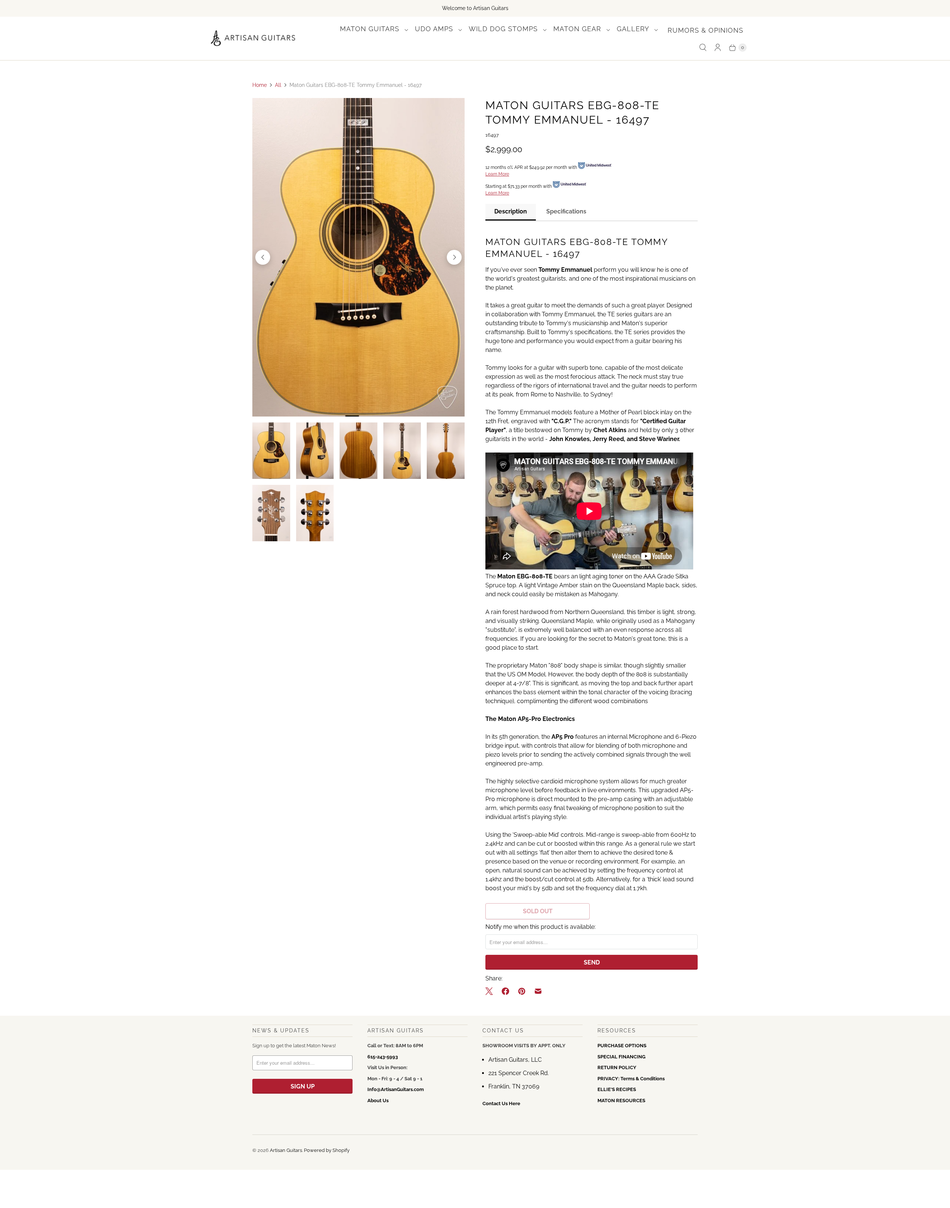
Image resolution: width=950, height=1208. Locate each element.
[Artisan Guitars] (253, 38)
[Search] (702, 47)
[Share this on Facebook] (505, 991)
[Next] (454, 257)
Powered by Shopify (327, 1150)
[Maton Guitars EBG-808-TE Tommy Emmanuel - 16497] (358, 257)
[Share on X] (491, 991)
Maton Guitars (371, 29)
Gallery (634, 29)
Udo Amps (435, 29)
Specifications (566, 211)
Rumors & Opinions (705, 30)
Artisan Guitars (286, 1150)
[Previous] (262, 257)
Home (259, 85)
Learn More (497, 174)
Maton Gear (578, 29)
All (278, 85)
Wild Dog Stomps (504, 29)
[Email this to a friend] (538, 991)
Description (510, 211)
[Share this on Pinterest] (522, 991)
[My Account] (717, 47)
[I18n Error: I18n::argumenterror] (271, 450)
